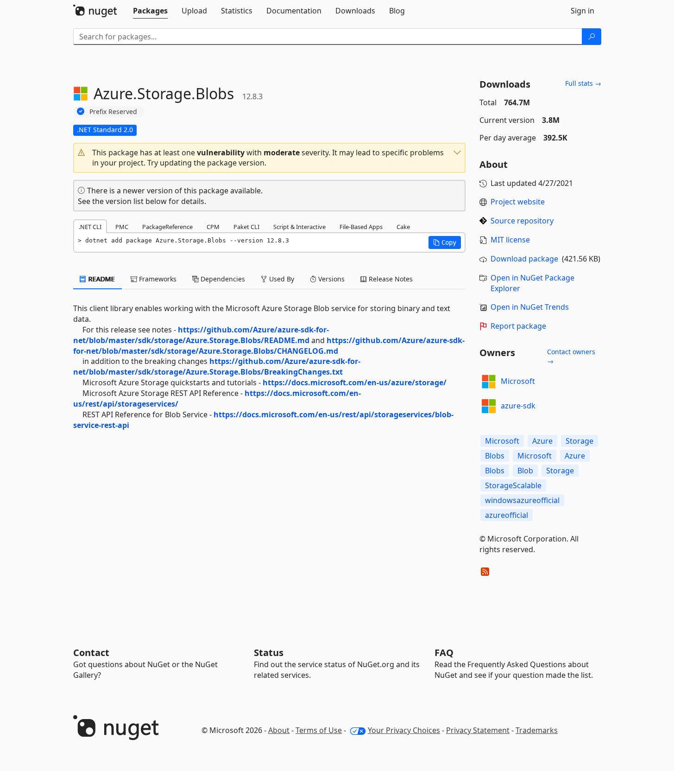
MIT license (510, 240)
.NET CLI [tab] (90, 227)
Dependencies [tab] (222, 278)
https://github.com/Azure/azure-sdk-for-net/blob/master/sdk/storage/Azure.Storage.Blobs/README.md (201, 335)
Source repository (522, 221)
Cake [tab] (403, 227)
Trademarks (537, 730)
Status (268, 652)
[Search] (591, 36)
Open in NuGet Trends (530, 307)
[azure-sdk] (488, 406)
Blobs (494, 456)
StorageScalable (513, 485)
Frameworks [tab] (156, 278)
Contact (91, 652)
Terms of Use (319, 730)
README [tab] (101, 278)
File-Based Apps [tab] (361, 227)
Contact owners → (571, 356)
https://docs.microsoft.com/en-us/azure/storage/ (355, 382)
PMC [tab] (121, 227)
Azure (542, 441)
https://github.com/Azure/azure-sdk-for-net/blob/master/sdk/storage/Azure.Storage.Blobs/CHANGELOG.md (269, 345)
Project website (518, 202)
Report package (518, 326)
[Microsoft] (488, 381)
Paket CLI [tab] (246, 227)
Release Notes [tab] (390, 278)
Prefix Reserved (113, 111)
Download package (524, 259)
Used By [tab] (280, 278)
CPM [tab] (213, 227)
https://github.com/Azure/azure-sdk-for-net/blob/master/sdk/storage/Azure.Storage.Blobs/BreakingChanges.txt (216, 366)
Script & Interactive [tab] (299, 227)
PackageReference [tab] (167, 227)
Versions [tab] (330, 278)
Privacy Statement (478, 730)
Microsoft (518, 381)
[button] (269, 158)
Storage (579, 441)
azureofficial (506, 515)
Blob (525, 470)
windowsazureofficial (522, 500)
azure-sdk (518, 406)
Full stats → (583, 83)
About (279, 730)
